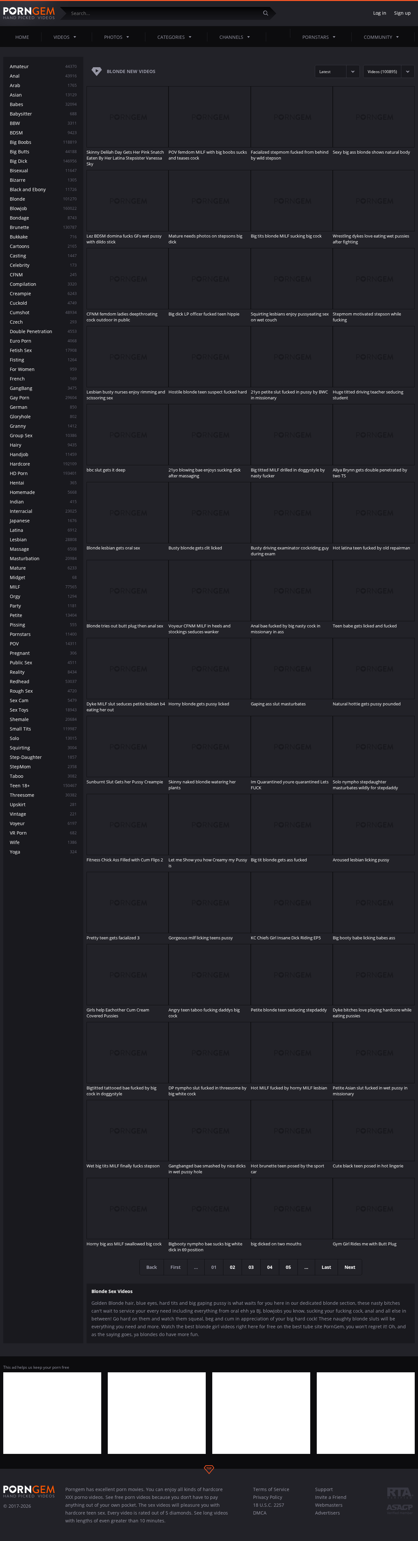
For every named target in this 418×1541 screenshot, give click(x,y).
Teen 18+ (43, 785)
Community (378, 37)
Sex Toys (43, 710)
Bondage (43, 218)
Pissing (43, 625)
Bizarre (43, 180)
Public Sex (43, 662)
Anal (43, 76)
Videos (62, 37)
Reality (43, 672)
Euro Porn (43, 341)
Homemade (43, 492)
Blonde (43, 199)
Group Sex (43, 435)
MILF (43, 587)
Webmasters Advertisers (329, 1509)
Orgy (43, 596)
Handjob (43, 454)
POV (43, 643)
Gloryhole (43, 416)
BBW (43, 123)
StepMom (43, 766)
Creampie (43, 293)
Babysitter (43, 114)
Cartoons (43, 246)
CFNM (43, 274)
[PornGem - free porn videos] (29, 13)
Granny (43, 426)
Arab (43, 85)
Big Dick (43, 161)
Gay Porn (43, 397)
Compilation (43, 284)
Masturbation (43, 558)
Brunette (43, 227)
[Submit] (268, 13)
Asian (43, 95)
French (43, 379)
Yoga (43, 852)
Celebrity (43, 265)
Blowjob (43, 208)
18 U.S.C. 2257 (268, 1505)
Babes (43, 104)
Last (326, 1267)
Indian (43, 502)
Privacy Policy (267, 1497)
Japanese (43, 520)
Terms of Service (271, 1489)
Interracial (43, 511)
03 (251, 1267)
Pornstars (315, 37)
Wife (43, 842)
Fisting (43, 360)
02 (232, 1267)
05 (288, 1267)
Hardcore (43, 464)
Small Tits (43, 729)
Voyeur (43, 823)
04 (269, 1267)
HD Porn (43, 473)
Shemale (43, 719)
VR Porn (43, 833)
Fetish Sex (43, 350)
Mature (43, 568)
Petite (43, 615)
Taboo (43, 776)
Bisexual (43, 170)
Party (43, 606)
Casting (43, 256)
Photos (113, 37)
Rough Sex (43, 691)
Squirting (43, 748)
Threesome (43, 795)
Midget (43, 577)
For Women (43, 369)
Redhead (43, 681)
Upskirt (43, 804)
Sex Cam (43, 700)
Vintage (43, 814)
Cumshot (43, 312)
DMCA (259, 1513)
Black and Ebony (43, 189)
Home (22, 37)
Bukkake (43, 237)
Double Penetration (43, 331)
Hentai (43, 483)
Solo (43, 738)
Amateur (43, 66)
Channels (231, 37)
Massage (43, 549)
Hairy (43, 445)
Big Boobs (43, 142)
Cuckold (43, 303)
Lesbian (43, 539)
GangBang (43, 388)
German (43, 407)
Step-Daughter (43, 757)
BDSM (43, 133)
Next (350, 1267)
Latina (43, 530)
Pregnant (43, 653)
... (306, 1267)
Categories (171, 37)
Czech (43, 322)
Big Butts (43, 151)
